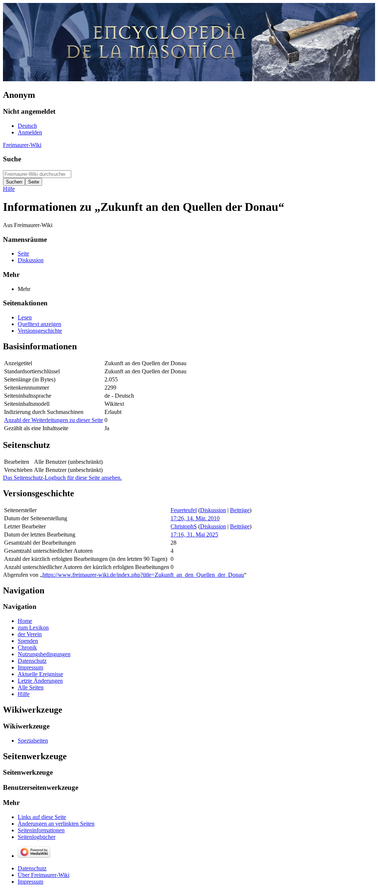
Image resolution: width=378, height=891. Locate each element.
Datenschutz (32, 868)
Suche (12, 159)
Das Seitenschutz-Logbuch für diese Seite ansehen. (62, 477)
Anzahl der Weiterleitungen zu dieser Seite (53, 420)
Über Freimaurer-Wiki (43, 875)
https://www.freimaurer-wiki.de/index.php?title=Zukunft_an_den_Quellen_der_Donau (143, 575)
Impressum (30, 881)
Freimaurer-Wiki (22, 145)
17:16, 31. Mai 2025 (194, 534)
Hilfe (9, 189)
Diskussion (213, 510)
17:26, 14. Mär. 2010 (195, 518)
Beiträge (240, 510)
